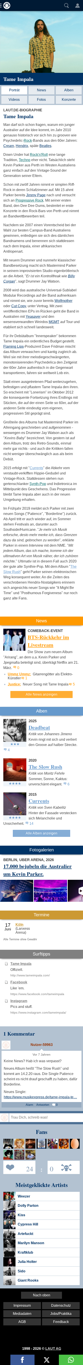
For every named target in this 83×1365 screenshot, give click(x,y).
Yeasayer (33, 316)
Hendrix (22, 146)
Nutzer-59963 (42, 1045)
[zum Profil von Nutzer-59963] (6, 1045)
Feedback (61, 1322)
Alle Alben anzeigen (41, 833)
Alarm (29, 1104)
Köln (19, 924)
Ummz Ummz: (19, 674)
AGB (22, 1322)
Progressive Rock (29, 200)
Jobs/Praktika (60, 1313)
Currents (36, 468)
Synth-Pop (37, 484)
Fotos (41, 99)
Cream (8, 146)
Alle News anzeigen (41, 694)
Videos (14, 99)
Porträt (14, 90)
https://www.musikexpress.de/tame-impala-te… (40, 1097)
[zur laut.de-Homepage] (5, 5)
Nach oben (41, 1295)
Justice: (14, 684)
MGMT (54, 322)
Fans (18, 1167)
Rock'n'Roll (39, 154)
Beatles (45, 146)
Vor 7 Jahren (41, 1054)
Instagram (18, 1001)
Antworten (42, 1104)
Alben (68, 90)
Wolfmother (63, 301)
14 (31, 823)
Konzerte (69, 99)
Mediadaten (22, 1313)
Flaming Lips (13, 346)
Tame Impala (18, 79)
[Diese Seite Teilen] (22, 1360)
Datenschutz (61, 1305)
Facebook (18, 982)
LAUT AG (53, 1348)
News (41, 90)
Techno (24, 160)
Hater (50, 1167)
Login (77, 5)
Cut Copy (18, 306)
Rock (28, 140)
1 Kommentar (19, 1033)
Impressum (22, 1305)
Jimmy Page (36, 195)
